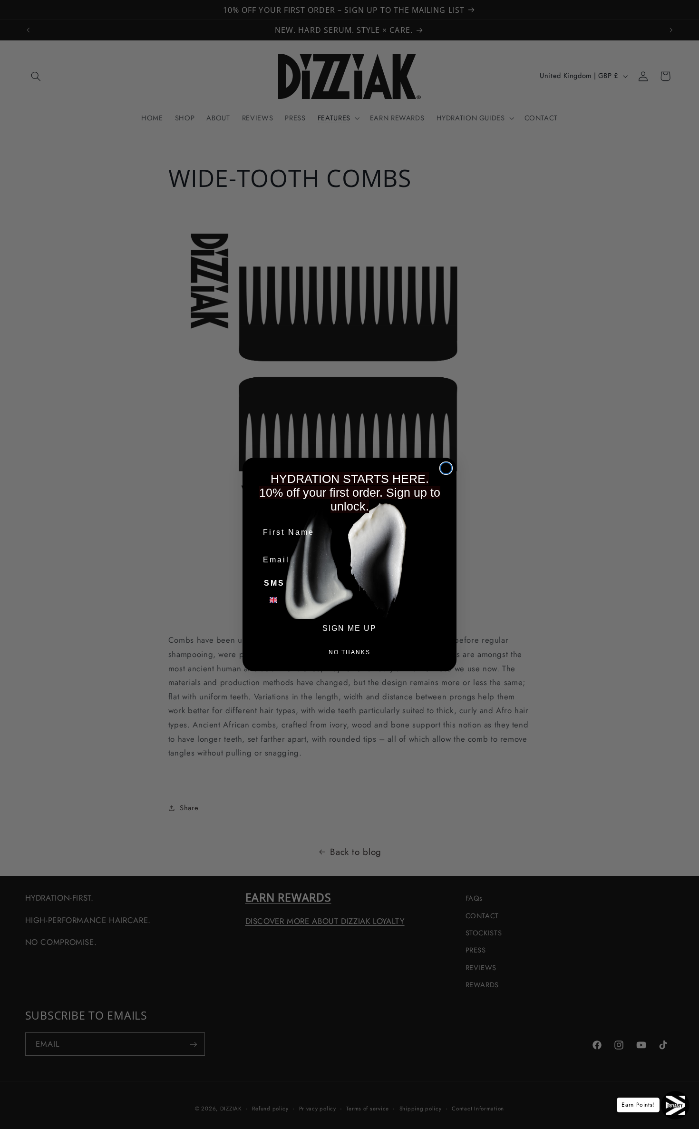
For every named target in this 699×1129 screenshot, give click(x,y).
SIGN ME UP (349, 628)
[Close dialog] (446, 468)
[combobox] (279, 600)
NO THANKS (349, 652)
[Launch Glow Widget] (675, 1105)
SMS (274, 583)
